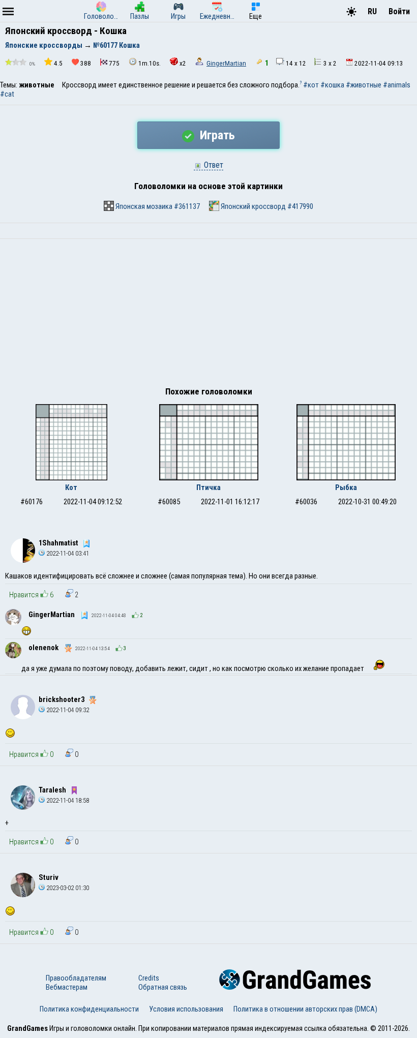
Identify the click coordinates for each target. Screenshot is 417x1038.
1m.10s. (149, 63)
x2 (183, 63)
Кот (71, 487)
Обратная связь (162, 987)
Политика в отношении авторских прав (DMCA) (305, 1009)
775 (114, 63)
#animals (396, 84)
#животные (363, 84)
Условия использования (186, 1009)
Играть (216, 135)
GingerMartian (226, 63)
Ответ (212, 165)
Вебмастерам (66, 987)
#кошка (332, 84)
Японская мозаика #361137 (157, 206)
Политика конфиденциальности (89, 1009)
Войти (399, 11)
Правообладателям (76, 978)
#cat (7, 94)
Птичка (208, 487)
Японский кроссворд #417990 (266, 206)
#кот (311, 84)
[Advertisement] (208, 315)
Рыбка (346, 487)
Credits (148, 978)
